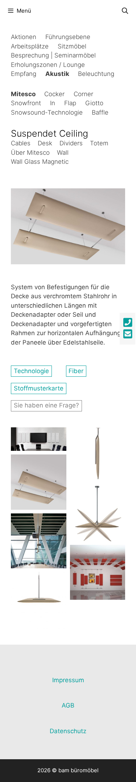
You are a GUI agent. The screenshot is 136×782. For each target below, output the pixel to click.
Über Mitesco (30, 152)
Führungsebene (67, 36)
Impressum (68, 680)
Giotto (94, 103)
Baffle (100, 112)
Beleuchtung (96, 73)
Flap (70, 103)
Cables (20, 143)
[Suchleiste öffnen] (125, 11)
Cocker (54, 94)
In (52, 103)
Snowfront (26, 103)
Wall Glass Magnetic (40, 161)
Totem (99, 143)
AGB (68, 705)
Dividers (71, 143)
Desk (45, 143)
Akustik (57, 73)
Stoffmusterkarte (38, 388)
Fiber (76, 371)
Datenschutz (68, 731)
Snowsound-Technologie (47, 112)
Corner (83, 94)
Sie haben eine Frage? (46, 405)
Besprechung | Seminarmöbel (53, 55)
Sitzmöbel (72, 46)
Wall (63, 152)
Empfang (23, 73)
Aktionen (23, 36)
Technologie (31, 371)
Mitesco (23, 94)
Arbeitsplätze (30, 46)
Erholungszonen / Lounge (48, 64)
